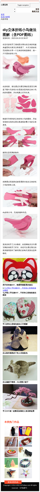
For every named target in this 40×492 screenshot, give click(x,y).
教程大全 (35, 11)
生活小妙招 (5, 17)
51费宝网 (4, 5)
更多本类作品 (13, 482)
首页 (2, 14)
